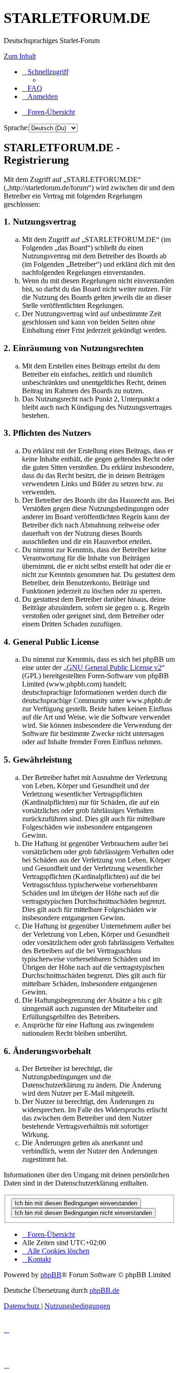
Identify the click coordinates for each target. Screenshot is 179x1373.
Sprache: (16, 128)
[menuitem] (32, 88)
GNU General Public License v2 (114, 667)
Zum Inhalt (20, 56)
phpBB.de (104, 1290)
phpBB (51, 1275)
